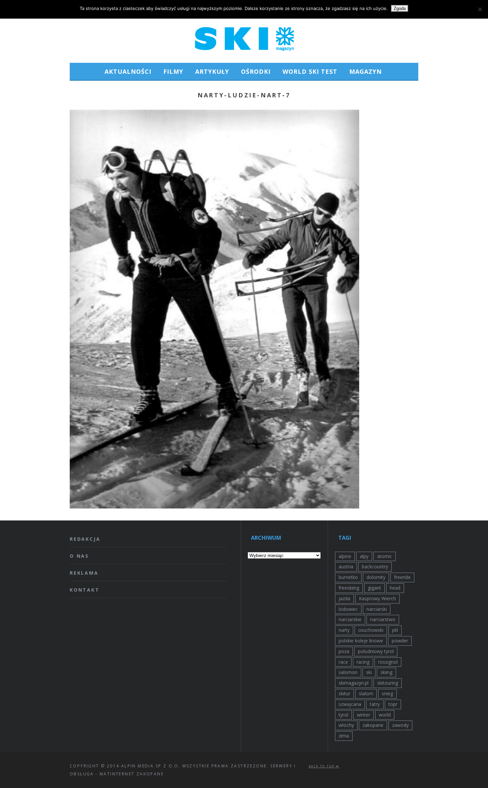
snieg (387, 693)
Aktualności (128, 71)
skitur (344, 693)
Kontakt (85, 590)
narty (344, 630)
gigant (374, 588)
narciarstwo (382, 619)
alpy (364, 556)
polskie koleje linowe (361, 640)
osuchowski (370, 630)
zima (344, 735)
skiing (386, 672)
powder (400, 640)
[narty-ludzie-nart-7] (214, 506)
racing (363, 662)
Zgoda (400, 8)
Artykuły (212, 71)
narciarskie (350, 619)
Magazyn (365, 71)
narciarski (376, 609)
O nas (79, 556)
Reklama (84, 573)
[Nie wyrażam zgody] (479, 9)
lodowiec (348, 609)
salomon (348, 672)
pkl (395, 630)
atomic (384, 556)
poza (344, 651)
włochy (346, 725)
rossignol (388, 662)
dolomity (375, 577)
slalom (366, 693)
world (385, 715)
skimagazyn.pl (353, 683)
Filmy (173, 71)
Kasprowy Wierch (377, 598)
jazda (344, 598)
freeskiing (349, 588)
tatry (375, 704)
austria (346, 566)
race (343, 662)
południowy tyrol (376, 651)
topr (392, 704)
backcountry (375, 566)
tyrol (343, 715)
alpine (345, 556)
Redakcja (85, 539)
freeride (402, 577)
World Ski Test (310, 71)
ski (369, 672)
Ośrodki (256, 71)
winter (363, 715)
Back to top (322, 766)
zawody (400, 725)
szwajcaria (350, 704)
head (395, 588)
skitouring (387, 683)
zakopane (373, 725)
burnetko (348, 577)
